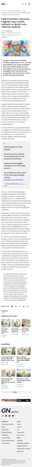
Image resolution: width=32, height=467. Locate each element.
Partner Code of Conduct (23, 448)
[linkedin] (6, 416)
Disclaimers (23, 300)
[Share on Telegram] (16, 306)
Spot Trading (5, 429)
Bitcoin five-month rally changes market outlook (23, 380)
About (18, 424)
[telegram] (3, 416)
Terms (7, 300)
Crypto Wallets (6, 443)
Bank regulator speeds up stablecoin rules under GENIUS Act (23, 359)
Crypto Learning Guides (8, 440)
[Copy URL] (27, 306)
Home (3, 11)
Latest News (5, 344)
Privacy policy (21, 435)
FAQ (18, 429)
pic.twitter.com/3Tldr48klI (13, 180)
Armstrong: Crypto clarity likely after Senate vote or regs (5, 331)
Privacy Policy (13, 300)
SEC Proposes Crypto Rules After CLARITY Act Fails (25, 330)
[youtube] (13, 416)
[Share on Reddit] (23, 306)
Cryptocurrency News (14, 11)
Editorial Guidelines (22, 446)
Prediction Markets (7, 432)
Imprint (19, 437)
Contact (19, 427)
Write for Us (20, 451)
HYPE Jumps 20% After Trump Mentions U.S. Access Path (16, 330)
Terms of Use (20, 432)
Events (3, 427)
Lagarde (18, 128)
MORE (14, 392)
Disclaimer (20, 440)
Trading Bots (5, 435)
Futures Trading (6, 437)
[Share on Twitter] (12, 306)
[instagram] (10, 416)
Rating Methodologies (23, 443)
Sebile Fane (9, 31)
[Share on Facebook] (19, 306)
